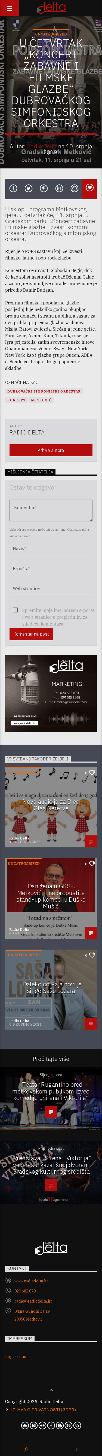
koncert (16, 400)
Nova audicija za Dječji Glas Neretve (52, 805)
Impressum (16, 1356)
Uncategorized (51, 34)
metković (41, 400)
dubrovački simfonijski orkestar (44, 391)
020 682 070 (25, 1291)
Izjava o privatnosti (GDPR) (43, 1409)
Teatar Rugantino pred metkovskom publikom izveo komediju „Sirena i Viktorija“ (50, 1091)
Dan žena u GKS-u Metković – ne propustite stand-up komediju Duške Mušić (50, 896)
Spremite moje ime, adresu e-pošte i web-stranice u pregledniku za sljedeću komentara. (58, 611)
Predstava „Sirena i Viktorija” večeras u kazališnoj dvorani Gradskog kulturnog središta (51, 1164)
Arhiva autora (51, 450)
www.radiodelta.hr (31, 1281)
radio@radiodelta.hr (33, 1301)
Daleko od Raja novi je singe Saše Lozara (52, 987)
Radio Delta (42, 146)
